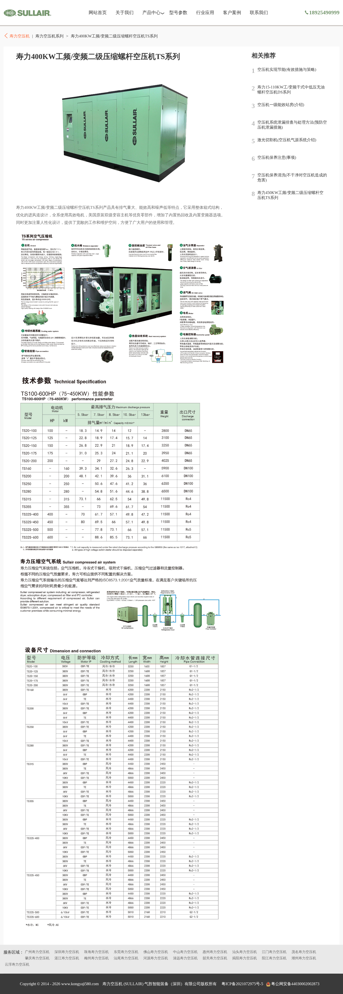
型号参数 (178, 12)
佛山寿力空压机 (155, 952)
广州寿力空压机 (37, 952)
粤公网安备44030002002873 (295, 984)
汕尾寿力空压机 (126, 958)
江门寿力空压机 (274, 952)
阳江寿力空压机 (274, 958)
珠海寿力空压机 (96, 952)
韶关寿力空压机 (215, 958)
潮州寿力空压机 (304, 958)
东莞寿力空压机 (126, 952)
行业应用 (205, 12)
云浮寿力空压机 (17, 964)
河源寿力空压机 (155, 958)
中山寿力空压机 (185, 952)
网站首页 (98, 12)
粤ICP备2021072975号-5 (242, 984)
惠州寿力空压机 (215, 952)
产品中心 (151, 12)
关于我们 (125, 12)
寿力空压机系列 (49, 36)
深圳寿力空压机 (66, 952)
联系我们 (259, 12)
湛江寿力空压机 (66, 958)
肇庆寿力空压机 (37, 958)
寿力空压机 (27, 12)
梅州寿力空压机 (96, 958)
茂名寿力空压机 (304, 952)
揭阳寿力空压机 (244, 958)
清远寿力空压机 (185, 958)
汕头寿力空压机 (244, 952)
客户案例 (232, 12)
